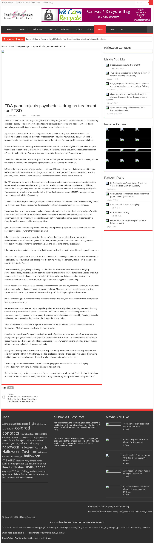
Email (125, 527)
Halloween (37, 29)
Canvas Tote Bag (80, 522)
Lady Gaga (6, 472)
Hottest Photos (35, 461)
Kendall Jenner (38, 463)
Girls (89, 29)
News (100, 29)
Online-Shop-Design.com (141, 512)
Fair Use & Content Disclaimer (28, 3)
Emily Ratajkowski (19, 440)
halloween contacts (34, 447)
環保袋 (62, 533)
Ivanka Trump (9, 463)
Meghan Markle (32, 471)
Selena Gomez (21, 474)
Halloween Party (22, 461)
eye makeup (37, 440)
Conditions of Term (96, 506)
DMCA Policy (7, 3)
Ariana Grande (9, 424)
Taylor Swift (14, 477)
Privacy (126, 506)
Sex (30, 474)
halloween (10, 447)
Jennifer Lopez (23, 463)
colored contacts (16, 430)
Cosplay (36, 438)
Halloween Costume (19, 451)
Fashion (22, 29)
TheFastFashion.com (108, 512)
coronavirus (25, 437)
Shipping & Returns (114, 506)
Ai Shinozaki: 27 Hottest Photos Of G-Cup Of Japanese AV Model (136, 458)
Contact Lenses (9, 437)
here (35, 533)
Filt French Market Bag (119, 212)
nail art (10, 474)
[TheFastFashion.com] (18, 15)
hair (30, 443)
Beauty (9, 29)
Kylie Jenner (35, 467)
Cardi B (12, 429)
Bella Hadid (22, 424)
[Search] (151, 2)
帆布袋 (55, 533)
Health (51, 29)
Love (112, 29)
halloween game (17, 457)
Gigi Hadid (13, 444)
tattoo (5, 477)
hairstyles (37, 444)
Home (4, 46)
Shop (123, 29)
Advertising (47, 3)
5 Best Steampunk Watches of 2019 (125, 65)
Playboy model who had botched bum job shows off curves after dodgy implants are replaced (126, 97)
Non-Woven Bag (96, 522)
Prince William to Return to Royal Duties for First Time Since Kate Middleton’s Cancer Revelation (66, 39)
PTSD (10, 388)
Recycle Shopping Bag (61, 522)
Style (78, 29)
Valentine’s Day (26, 477)
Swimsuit (44, 474)
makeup (18, 471)
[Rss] (130, 3)
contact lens (41, 434)
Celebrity (65, 29)
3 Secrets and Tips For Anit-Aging (124, 204)
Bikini (32, 423)
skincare (36, 474)
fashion (5, 443)
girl (19, 444)
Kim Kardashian (14, 467)
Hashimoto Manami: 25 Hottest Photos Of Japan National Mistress (136, 489)
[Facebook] (133, 3)
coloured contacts (27, 434)
